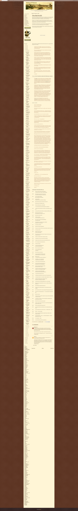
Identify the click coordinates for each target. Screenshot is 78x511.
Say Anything (25, 471)
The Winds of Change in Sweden (27, 171)
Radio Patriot (25, 461)
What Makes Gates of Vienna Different (28, 255)
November (27, 51)
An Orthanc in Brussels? (27, 154)
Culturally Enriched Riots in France (28, 199)
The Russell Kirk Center (26, 470)
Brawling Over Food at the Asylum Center (28, 191)
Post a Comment (35, 345)
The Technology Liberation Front (27, 483)
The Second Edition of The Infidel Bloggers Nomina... (28, 217)
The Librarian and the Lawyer (27, 122)
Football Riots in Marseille (27, 185)
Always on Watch (25, 348)
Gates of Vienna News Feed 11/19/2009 (27, 158)
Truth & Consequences (26, 488)
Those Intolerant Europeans (27, 179)
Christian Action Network (26, 369)
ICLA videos (25, 410)
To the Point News (25, 487)
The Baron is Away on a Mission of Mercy (28, 211)
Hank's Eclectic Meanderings (26, 402)
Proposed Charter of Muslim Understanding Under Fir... (28, 321)
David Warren (25, 495)
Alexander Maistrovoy (26, 25)
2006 (25, 339)
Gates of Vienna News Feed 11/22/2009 (27, 124)
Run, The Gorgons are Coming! (27, 285)
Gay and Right (25, 395)
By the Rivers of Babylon (27, 287)
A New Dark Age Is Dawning (26, 437)
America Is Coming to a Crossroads (28, 202)
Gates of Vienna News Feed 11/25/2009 (27, 97)
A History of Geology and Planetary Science (28, 78)
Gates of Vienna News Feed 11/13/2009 (27, 224)
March (26, 333)
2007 (25, 338)
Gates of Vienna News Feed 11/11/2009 (27, 246)
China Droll (25, 368)
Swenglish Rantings (26, 482)
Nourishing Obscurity (26, 439)
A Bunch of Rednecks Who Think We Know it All (28, 165)
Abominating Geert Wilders (28, 221)
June (26, 330)
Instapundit (25, 412)
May (26, 331)
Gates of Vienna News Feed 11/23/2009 (27, 116)
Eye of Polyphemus (26, 387)
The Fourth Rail (25, 392)
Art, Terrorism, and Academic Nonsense (28, 226)
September (27, 326)
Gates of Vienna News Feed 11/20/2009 (27, 147)
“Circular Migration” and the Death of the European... (28, 244)
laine (34, 336)
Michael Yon (25, 503)
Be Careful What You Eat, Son (27, 232)
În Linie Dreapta (25, 346)
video (43, 189)
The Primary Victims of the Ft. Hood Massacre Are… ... (28, 313)
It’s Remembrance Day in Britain (27, 293)
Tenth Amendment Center (26, 484)
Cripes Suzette (25, 375)
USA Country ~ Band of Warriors (27, 492)
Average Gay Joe (25, 354)
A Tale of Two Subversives (27, 200)
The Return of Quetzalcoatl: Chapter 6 (27, 197)
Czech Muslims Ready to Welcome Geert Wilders (28, 60)
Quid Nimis (25, 460)
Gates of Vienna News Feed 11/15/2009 (27, 195)
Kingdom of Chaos (26, 420)
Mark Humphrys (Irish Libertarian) (27, 409)
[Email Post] (45, 321)
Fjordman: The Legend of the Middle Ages (27, 253)
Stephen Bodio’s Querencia (26, 360)
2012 (25, 45)
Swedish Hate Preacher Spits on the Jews (28, 289)
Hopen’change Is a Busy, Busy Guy (27, 302)
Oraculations (25, 446)
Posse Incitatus (25, 457)
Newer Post (33, 348)
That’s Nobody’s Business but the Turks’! (28, 175)
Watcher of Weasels (25, 496)
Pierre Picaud (25, 24)
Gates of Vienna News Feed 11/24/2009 (27, 104)
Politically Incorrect (26, 455)
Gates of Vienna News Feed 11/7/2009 (27, 295)
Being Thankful (27, 93)
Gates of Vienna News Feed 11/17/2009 (27, 177)
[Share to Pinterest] (49, 321)
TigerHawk (25, 486)
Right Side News (25, 466)
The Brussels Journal (26, 364)
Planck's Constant (25, 451)
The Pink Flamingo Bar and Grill (27, 450)
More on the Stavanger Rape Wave (28, 161)
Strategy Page (25, 479)
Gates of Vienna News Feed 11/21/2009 (27, 132)
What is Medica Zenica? (27, 291)
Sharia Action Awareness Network (27, 474)
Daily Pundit (25, 376)
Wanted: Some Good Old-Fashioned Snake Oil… (28, 76)
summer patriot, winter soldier (26, 480)
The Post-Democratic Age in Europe (28, 92)
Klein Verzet (25, 421)
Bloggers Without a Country (28, 99)
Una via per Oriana (25, 490)
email (49, 43)
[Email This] (46, 321)
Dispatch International (26, 379)
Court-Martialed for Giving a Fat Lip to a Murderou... (28, 107)
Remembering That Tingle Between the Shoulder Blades (28, 260)
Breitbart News (25, 362)
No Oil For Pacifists (26, 438)
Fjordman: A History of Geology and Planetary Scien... (28, 134)
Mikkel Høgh (25, 406)
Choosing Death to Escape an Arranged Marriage (27, 84)
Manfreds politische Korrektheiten (27, 429)
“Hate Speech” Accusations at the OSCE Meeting (27, 300)
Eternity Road (25, 384)
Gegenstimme (25, 396)
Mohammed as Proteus (27, 207)
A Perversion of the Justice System (28, 152)
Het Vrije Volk (25, 404)
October (27, 325)
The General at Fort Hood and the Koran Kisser (28, 315)
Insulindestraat (47, 81)
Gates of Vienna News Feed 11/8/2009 (27, 283)
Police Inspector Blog (26, 453)
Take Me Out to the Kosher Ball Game (28, 230)
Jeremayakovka (25, 416)
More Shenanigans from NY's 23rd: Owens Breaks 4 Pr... (28, 297)
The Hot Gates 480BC (26, 408)
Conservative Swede (26, 372)
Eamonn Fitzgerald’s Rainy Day (27, 388)
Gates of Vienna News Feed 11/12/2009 (27, 237)
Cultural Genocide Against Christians (27, 126)
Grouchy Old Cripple (26, 401)
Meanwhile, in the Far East (27, 110)
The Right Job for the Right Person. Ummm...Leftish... (28, 241)
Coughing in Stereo (28, 69)
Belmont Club (25, 356)
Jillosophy (25, 417)
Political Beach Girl (26, 454)
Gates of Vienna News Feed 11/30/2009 (27, 53)
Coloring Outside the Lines (28, 141)
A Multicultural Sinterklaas (27, 118)
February (27, 334)
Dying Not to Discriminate (27, 317)
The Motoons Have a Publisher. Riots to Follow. (28, 271)
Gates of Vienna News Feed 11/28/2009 (27, 73)
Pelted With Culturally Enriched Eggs (27, 57)
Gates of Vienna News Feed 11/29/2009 (27, 67)
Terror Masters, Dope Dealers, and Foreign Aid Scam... (28, 139)
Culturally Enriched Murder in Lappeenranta (28, 130)
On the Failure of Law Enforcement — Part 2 (28, 55)
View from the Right (26, 493)
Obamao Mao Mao (28, 206)
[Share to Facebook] (48, 321)
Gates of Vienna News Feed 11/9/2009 (27, 275)
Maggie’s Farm (25, 428)
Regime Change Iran (26, 464)
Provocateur (25, 459)
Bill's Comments (25, 358)
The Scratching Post (26, 472)
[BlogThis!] (47, 321)
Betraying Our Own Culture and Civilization (28, 277)
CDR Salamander (25, 367)
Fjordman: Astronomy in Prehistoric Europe (27, 101)
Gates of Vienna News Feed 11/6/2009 (27, 308)
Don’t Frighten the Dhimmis (27, 114)
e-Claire (25, 383)
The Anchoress (25, 351)
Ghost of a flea (25, 398)
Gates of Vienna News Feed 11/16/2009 (27, 184)
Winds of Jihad (25, 499)
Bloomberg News (25, 359)
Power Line (25, 458)
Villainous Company (26, 494)
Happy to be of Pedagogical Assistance (27, 156)
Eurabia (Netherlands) (26, 385)
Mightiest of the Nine (26, 433)
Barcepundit (25, 355)
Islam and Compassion (27, 108)
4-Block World (25, 347)
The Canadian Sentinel (26, 365)
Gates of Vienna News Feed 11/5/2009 (27, 324)
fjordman (25, 389)
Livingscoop (25, 426)
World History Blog (26, 501)
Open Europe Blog (25, 445)
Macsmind (25, 427)
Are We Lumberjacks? (26, 352)
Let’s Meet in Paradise (27, 148)
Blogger (40, 509)
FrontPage (25, 393)
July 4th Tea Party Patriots (26, 418)
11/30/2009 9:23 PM (36, 334)
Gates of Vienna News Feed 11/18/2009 (27, 169)
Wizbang (25, 500)
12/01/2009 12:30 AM (36, 343)
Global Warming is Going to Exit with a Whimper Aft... (28, 144)
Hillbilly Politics (25, 405)
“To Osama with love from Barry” (28, 189)
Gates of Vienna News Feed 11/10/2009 (27, 258)
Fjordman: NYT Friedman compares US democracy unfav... (27, 63)
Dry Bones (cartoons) (26, 381)
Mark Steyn (25, 478)
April (26, 332)
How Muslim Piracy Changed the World (28, 266)
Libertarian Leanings (26, 424)
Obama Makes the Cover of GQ (27, 95)
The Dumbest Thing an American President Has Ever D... (28, 214)
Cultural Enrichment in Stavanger (28, 228)
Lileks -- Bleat (25, 425)
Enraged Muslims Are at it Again (27, 251)
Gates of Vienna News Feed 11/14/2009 (27, 205)
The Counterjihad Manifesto (27, 150)
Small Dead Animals (26, 475)
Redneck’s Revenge (26, 463)
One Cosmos (25, 443)
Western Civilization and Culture (27, 497)
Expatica (37, 78)
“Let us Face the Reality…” (27, 120)
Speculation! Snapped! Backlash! (27, 281)
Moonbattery (25, 435)
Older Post (52, 348)
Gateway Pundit (25, 394)
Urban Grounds (25, 491)
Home (43, 348)
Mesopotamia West (25, 431)
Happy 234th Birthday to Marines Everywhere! (27, 268)
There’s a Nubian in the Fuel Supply (28, 173)
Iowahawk (25, 414)
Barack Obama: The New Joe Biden (28, 238)
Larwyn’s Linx (25, 422)
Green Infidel (25, 400)
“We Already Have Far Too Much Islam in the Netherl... (28, 89)
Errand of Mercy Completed (27, 209)
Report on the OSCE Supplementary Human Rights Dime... (28, 263)
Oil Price (25, 442)
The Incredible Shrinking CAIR (28, 249)
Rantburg (25, 462)
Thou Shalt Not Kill (37, 15)
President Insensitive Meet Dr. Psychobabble (28, 310)
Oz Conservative (25, 447)
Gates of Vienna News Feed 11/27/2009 (27, 80)
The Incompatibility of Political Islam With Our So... (28, 112)
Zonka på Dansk (25, 504)
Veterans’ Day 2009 (28, 247)
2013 (25, 44)
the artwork (38, 62)
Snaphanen (25, 476)
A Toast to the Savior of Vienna (28, 187)
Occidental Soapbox (26, 441)
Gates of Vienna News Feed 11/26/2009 (27, 87)
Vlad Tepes (47, 24)
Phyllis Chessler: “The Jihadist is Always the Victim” (28, 305)
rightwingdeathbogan (26, 467)
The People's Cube (25, 449)
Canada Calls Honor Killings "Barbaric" (28, 220)
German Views (25, 397)
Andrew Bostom (25, 361)
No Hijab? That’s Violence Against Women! (28, 234)
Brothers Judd (25, 363)
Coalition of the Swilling (26, 371)
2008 (25, 337)
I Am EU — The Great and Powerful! (27, 137)
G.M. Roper (25, 468)
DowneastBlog (25, 380)
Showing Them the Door (28, 279)
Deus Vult (25, 377)
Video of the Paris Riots (27, 162)
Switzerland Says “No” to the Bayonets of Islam (28, 71)
